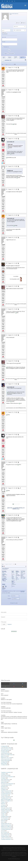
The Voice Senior (4, 795)
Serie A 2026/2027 (4, 695)
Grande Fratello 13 (15, 57)
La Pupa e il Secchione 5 (6, 837)
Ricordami (4, 622)
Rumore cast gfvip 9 (5, 691)
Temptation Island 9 (5, 836)
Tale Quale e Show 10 (5, 808)
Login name (4, 37)
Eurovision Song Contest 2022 (7, 783)
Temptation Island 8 (5, 816)
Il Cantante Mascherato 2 (6, 793)
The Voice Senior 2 (4, 818)
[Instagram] (14, 1)
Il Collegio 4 (3, 773)
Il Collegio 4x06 (4, 746)
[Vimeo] (7, 1)
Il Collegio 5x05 (4, 761)
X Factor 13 (3, 813)
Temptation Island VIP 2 (6, 810)
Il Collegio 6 (3, 789)
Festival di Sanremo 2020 (6, 827)
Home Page (4, 57)
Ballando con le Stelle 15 (6, 826)
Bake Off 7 (3, 803)
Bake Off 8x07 (4, 763)
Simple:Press (13, 603)
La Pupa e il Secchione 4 (6, 792)
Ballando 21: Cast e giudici (6, 699)
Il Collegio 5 (3, 778)
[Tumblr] (9, 1)
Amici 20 (2, 830)
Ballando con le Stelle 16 (6, 800)
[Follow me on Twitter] (2, 163)
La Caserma (3, 805)
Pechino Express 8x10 (5, 753)
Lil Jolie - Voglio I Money (6, 728)
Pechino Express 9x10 (5, 759)
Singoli (2, 722)
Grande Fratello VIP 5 (5, 823)
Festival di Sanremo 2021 (6, 825)
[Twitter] (2, 1)
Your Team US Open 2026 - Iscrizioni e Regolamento (11, 703)
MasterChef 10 (4, 788)
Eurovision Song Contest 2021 (7, 776)
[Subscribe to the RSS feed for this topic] (25, 59)
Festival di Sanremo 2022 (6, 790)
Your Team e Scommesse (6, 702)
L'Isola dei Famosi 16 (5, 785)
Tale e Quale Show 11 (5, 779)
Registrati (9, 624)
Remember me (6, 46)
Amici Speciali (4, 812)
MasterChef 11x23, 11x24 (6, 757)
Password (3, 41)
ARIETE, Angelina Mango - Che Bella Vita (9, 723)
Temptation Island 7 (5, 798)
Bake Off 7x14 (4, 756)
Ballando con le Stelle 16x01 (6, 754)
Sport (2, 693)
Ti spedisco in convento (6, 772)
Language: (9, 598)
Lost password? (11, 53)
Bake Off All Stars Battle (6, 799)
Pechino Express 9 (4, 781)
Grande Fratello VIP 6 (5, 835)
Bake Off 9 (3, 820)
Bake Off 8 (3, 806)
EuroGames (3, 786)
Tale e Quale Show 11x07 (6, 749)
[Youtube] (12, 1)
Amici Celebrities (4, 819)
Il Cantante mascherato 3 (6, 839)
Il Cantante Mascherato (5, 829)
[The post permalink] (16, 67)
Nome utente (3, 612)
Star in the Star (4, 832)
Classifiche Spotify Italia (5, 708)
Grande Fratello (9, 57)
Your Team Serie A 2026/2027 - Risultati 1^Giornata (11, 712)
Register (24, 22)
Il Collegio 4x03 (4, 752)
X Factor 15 (3, 815)
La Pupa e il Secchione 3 (6, 796)
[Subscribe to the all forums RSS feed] (2, 566)
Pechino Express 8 (4, 775)
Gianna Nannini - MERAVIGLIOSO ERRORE (9, 732)
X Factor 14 (3, 802)
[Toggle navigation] (25, 5)
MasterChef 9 (3, 782)
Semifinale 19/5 (22, 57)
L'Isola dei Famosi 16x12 (6, 747)
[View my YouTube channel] (4, 163)
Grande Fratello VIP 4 (5, 809)
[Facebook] (5, 1)
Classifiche (3, 706)
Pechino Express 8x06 (5, 760)
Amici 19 (2, 822)
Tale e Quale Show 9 (5, 833)
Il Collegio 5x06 (4, 764)
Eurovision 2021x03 (5, 750)
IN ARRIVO (3, 689)
